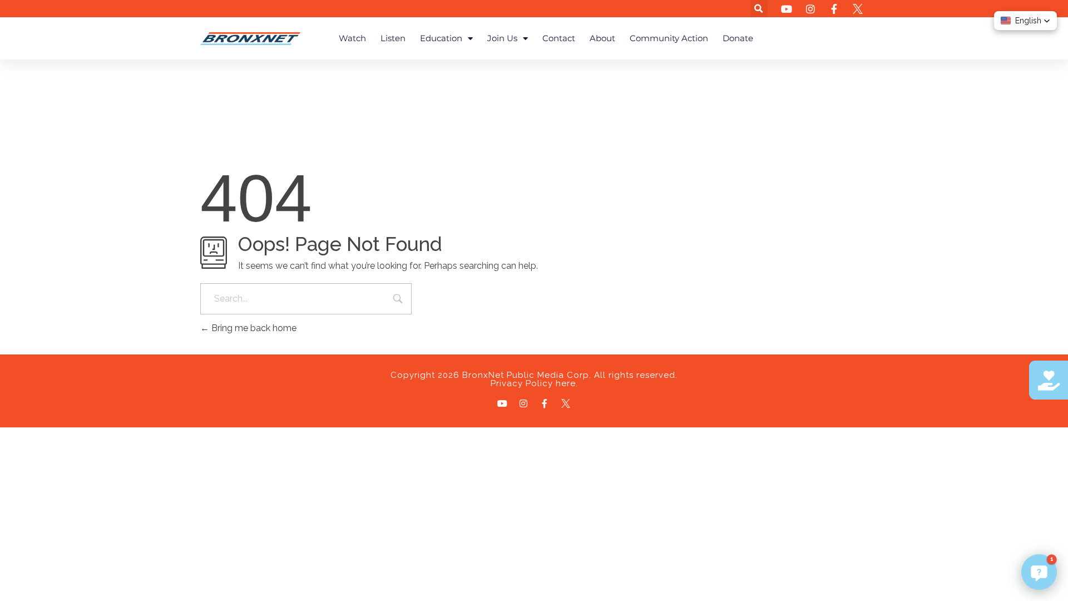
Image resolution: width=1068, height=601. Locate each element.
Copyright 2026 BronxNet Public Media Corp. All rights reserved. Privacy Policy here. (534, 379)
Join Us (502, 38)
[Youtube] (502, 403)
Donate (738, 38)
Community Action (669, 38)
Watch (352, 38)
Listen (393, 38)
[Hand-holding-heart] (1048, 380)
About (602, 38)
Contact (558, 38)
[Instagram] (523, 403)
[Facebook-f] (544, 403)
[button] (759, 8)
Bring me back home (252, 328)
